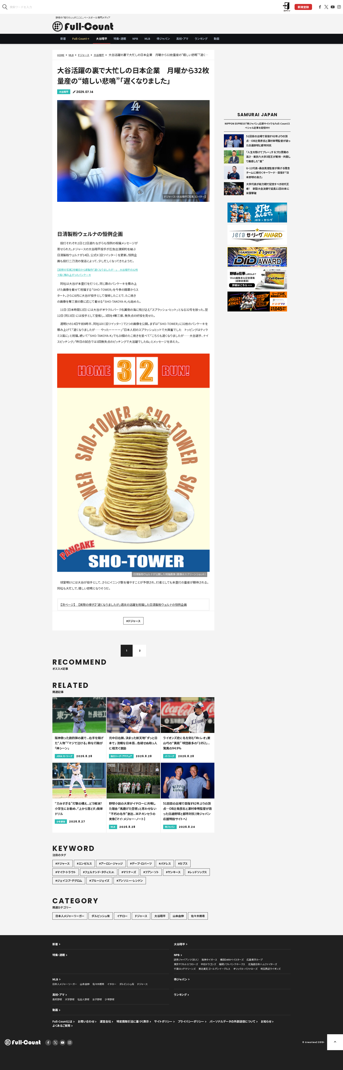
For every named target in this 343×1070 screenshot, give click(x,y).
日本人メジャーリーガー (69, 916)
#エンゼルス (84, 863)
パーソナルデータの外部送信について (232, 1021)
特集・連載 (120, 39)
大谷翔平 (101, 39)
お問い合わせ (86, 1021)
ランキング (201, 39)
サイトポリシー (163, 1021)
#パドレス (165, 863)
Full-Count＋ (81, 39)
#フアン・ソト (151, 872)
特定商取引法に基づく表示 (133, 1021)
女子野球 (97, 999)
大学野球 (69, 999)
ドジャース (83, 55)
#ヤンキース (173, 872)
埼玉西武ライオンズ (270, 968)
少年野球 (109, 999)
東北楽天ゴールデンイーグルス (214, 968)
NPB (135, 39)
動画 (216, 39)
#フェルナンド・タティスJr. (98, 872)
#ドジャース (133, 621)
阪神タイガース (209, 959)
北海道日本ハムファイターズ (262, 964)
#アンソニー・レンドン (130, 880)
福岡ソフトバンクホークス (232, 964)
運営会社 (105, 1021)
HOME (60, 55)
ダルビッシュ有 (101, 916)
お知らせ (266, 1021)
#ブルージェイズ (99, 880)
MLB (147, 39)
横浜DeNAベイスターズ (232, 959)
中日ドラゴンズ (208, 964)
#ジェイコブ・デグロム (68, 880)
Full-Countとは (62, 1021)
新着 (63, 39)
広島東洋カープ (255, 959)
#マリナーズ (128, 872)
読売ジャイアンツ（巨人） (186, 959)
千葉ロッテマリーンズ (185, 968)
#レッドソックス (197, 872)
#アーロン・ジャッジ (111, 863)
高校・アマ (182, 39)
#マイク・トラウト (65, 872)
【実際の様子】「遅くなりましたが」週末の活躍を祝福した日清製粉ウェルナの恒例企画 (132, 604)
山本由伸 (178, 916)
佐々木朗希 (198, 916)
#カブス (183, 863)
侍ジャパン (163, 39)
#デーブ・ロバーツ (141, 863)
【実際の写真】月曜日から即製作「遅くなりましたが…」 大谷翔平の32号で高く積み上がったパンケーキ (97, 272)
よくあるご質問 (61, 1025)
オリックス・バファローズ (245, 968)
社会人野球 (83, 999)
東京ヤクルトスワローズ (186, 964)
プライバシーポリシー (191, 1021)
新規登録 (303, 7)
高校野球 (57, 999)
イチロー (122, 916)
